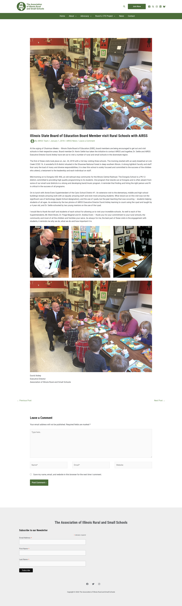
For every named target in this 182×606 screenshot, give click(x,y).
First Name (24, 548)
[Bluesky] (164, 6)
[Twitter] (153, 6)
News (121, 16)
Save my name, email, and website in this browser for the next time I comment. (67, 474)
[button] (124, 6)
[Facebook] (149, 6)
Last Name (24, 559)
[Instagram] (157, 6)
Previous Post (24, 400)
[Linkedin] (160, 6)
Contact (131, 16)
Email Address (25, 538)
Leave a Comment (87, 141)
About (71, 16)
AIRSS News (71, 141)
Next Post (159, 400)
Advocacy (84, 16)
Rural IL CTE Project (104, 16)
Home (62, 16)
